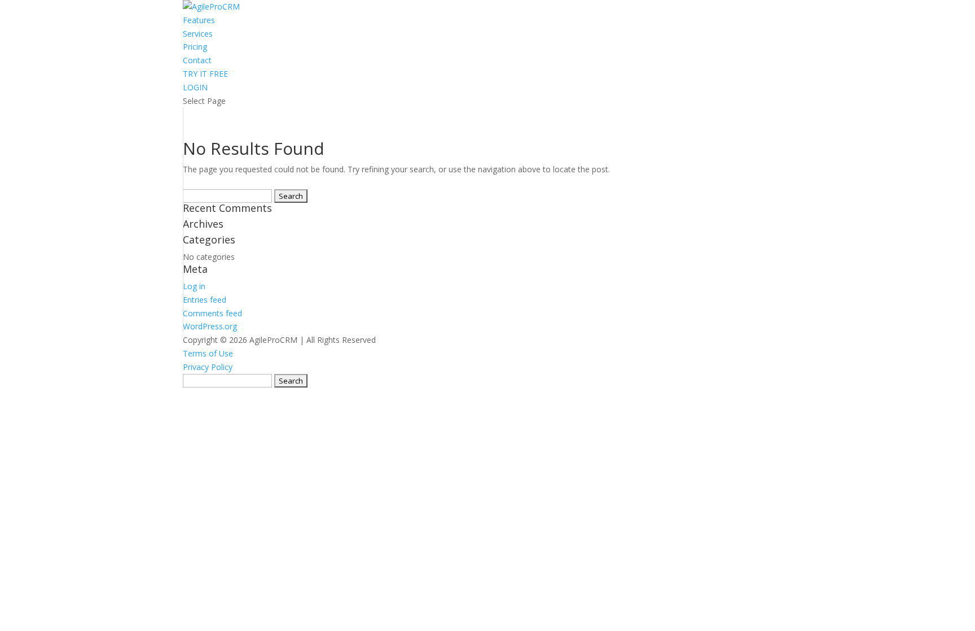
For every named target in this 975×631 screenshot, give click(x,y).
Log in (194, 286)
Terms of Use (208, 353)
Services (198, 33)
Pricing (195, 46)
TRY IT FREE (205, 73)
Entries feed (204, 299)
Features (199, 20)
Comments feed (212, 313)
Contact (197, 60)
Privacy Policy (207, 367)
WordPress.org (210, 326)
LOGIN (195, 87)
